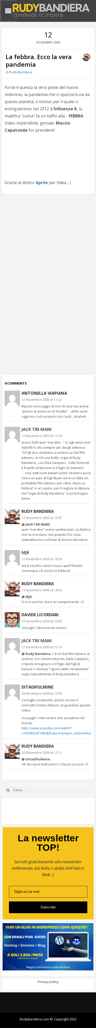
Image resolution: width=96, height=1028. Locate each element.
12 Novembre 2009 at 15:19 (42, 647)
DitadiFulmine (37, 687)
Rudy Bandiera (20, 72)
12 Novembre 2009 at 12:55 (42, 518)
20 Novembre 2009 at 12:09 (42, 693)
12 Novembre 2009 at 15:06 (42, 621)
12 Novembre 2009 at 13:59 (42, 559)
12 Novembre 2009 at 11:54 (42, 436)
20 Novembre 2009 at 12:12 (42, 752)
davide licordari (40, 615)
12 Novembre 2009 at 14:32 (42, 590)
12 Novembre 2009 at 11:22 (42, 400)
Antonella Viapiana (44, 393)
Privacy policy (48, 981)
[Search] (8, 790)
